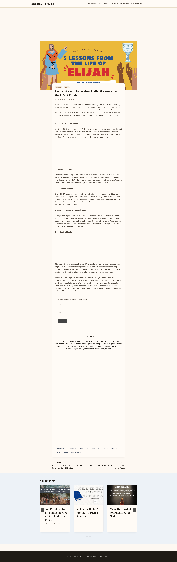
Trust (132, 3)
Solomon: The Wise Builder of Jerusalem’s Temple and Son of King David (67, 465)
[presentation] (55, 495)
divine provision (84, 448)
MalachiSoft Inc (104, 556)
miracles (114, 448)
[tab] (84, 536)
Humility (105, 3)
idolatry (106, 448)
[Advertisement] (88, 28)
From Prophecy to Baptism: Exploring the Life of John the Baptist (55, 514)
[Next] (134, 510)
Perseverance (124, 3)
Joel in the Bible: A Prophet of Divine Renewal (87, 512)
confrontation (72, 448)
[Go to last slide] (42, 510)
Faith (99, 3)
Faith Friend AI (140, 3)
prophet (65, 452)
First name (61, 305)
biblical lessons (61, 448)
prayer (58, 452)
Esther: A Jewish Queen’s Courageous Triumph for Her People (107, 465)
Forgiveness (114, 3)
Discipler (60, 99)
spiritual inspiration (76, 452)
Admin (114, 520)
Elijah (58, 87)
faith (99, 448)
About (88, 3)
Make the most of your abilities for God (120, 512)
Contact (94, 3)
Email (59, 312)
